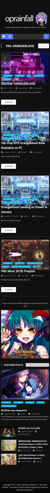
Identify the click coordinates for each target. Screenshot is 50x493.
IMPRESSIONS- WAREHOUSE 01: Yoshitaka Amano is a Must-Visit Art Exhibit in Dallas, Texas (33, 444)
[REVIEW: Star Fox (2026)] (8, 432)
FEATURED (19, 76)
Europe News (9, 135)
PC (29, 76)
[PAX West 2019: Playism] (25, 255)
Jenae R (23, 414)
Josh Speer (25, 275)
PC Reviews (38, 76)
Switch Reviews (8, 406)
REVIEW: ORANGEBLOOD (18, 83)
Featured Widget (35, 263)
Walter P (24, 152)
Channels (7, 76)
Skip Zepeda (22, 88)
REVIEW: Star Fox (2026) (29, 428)
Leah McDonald (23, 434)
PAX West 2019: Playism (18, 271)
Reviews (7, 79)
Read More (9, 102)
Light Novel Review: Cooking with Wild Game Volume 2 (31, 457)
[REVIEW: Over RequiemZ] (25, 384)
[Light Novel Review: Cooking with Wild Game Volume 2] (8, 459)
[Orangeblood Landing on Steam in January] (25, 191)
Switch (40, 402)
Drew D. (39, 461)
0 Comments (37, 88)
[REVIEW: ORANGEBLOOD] (25, 67)
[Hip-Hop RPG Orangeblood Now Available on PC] (25, 127)
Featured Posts (13, 365)
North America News (12, 138)
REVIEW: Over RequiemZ (14, 410)
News (35, 135)
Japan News (23, 135)
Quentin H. (39, 450)
